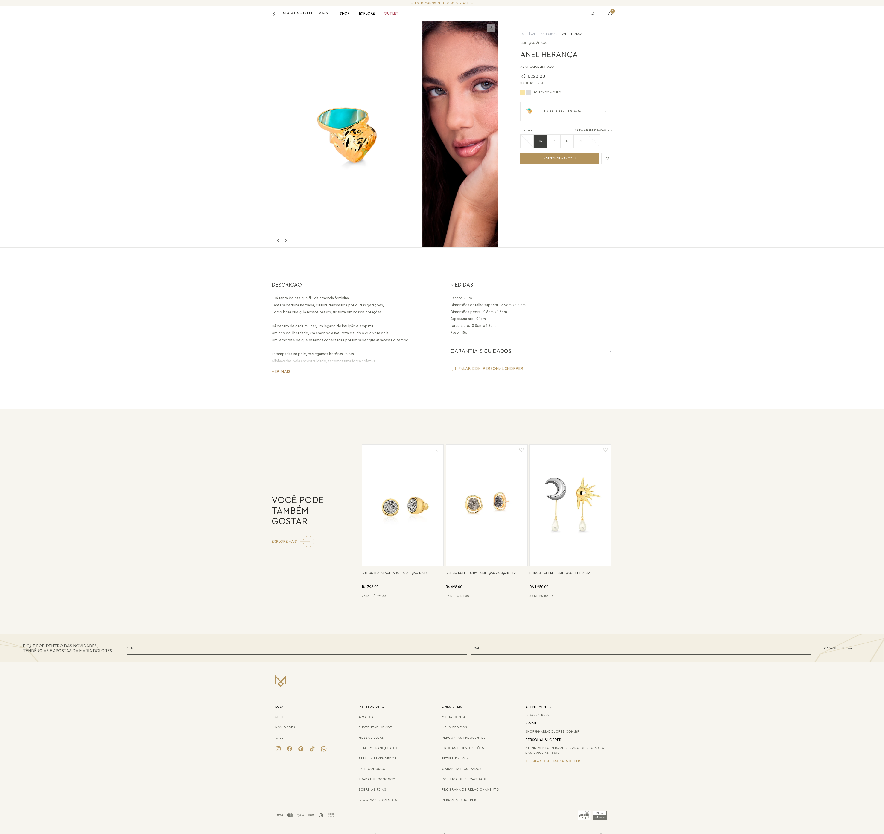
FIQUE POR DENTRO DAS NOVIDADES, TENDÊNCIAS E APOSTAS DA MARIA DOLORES (67, 648)
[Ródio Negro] (528, 92)
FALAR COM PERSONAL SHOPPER (490, 368)
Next (286, 240)
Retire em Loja (455, 758)
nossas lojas (371, 737)
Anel (534, 33)
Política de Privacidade (464, 779)
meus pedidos (454, 727)
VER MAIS (281, 371)
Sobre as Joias (372, 789)
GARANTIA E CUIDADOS (480, 351)
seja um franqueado (378, 748)
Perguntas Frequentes (464, 737)
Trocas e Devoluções (463, 748)
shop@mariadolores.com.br (552, 731)
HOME (524, 33)
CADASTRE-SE (834, 648)
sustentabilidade (375, 727)
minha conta (453, 717)
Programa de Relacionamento (470, 789)
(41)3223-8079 (537, 715)
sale (279, 737)
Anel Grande (550, 33)
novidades (285, 727)
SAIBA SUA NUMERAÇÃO (590, 130)
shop (280, 717)
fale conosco (372, 768)
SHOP (345, 13)
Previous (277, 240)
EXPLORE (367, 13)
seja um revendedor (378, 758)
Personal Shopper (459, 800)
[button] (527, 141)
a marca (366, 717)
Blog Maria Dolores (378, 800)
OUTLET (391, 13)
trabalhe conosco (377, 779)
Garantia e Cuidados (462, 768)
